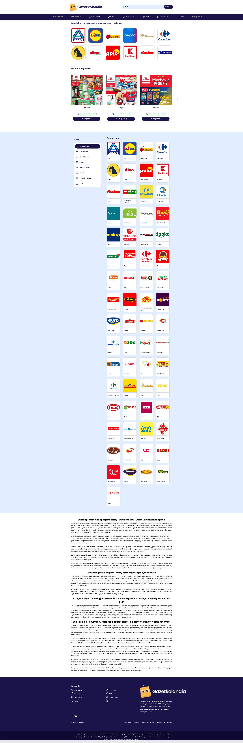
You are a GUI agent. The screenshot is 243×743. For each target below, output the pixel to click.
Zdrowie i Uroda (165, 17)
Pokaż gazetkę (86, 119)
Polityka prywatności (148, 722)
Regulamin (137, 722)
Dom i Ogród (95, 17)
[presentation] (66, 99)
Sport (147, 17)
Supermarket (58, 17)
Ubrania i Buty (129, 17)
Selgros (87, 108)
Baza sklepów (128, 722)
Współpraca (158, 722)
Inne (182, 17)
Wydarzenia (198, 17)
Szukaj (168, 7)
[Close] (2, 741)
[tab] (87, 146)
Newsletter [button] (168, 722)
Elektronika (77, 17)
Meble (112, 17)
